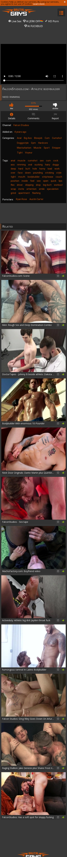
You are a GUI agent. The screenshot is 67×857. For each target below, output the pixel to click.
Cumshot (57, 138)
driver (20, 185)
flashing (36, 193)
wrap (13, 189)
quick (53, 181)
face (20, 172)
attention (31, 189)
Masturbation (24, 147)
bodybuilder (34, 176)
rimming (21, 164)
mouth (21, 176)
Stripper (56, 147)
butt (28, 168)
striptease (47, 176)
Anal (19, 138)
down (28, 172)
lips (60, 181)
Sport (47, 147)
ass (13, 164)
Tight (20, 152)
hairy (47, 164)
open (45, 181)
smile (42, 189)
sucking (38, 164)
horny (42, 168)
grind (13, 193)
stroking (49, 172)
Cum (47, 138)
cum (48, 160)
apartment (24, 193)
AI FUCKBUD (35, 26)
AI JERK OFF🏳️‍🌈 (34, 21)
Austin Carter (36, 199)
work (57, 168)
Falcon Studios (21, 125)
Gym (33, 143)
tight (13, 176)
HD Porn (53, 21)
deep (13, 168)
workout (58, 185)
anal (13, 160)
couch (59, 176)
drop (38, 185)
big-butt (47, 185)
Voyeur (28, 152)
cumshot (32, 160)
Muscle (37, 147)
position (15, 181)
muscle (21, 160)
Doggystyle (23, 143)
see (39, 181)
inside (25, 181)
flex (12, 185)
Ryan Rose (21, 199)
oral (30, 164)
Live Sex (16, 21)
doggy (56, 164)
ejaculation (53, 189)
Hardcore (43, 143)
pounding (38, 172)
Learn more (39, 3)
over (13, 172)
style (58, 172)
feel (32, 181)
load (50, 168)
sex (42, 160)
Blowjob (38, 138)
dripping (29, 185)
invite (21, 189)
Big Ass (28, 138)
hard (20, 168)
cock (55, 160)
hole (35, 168)
